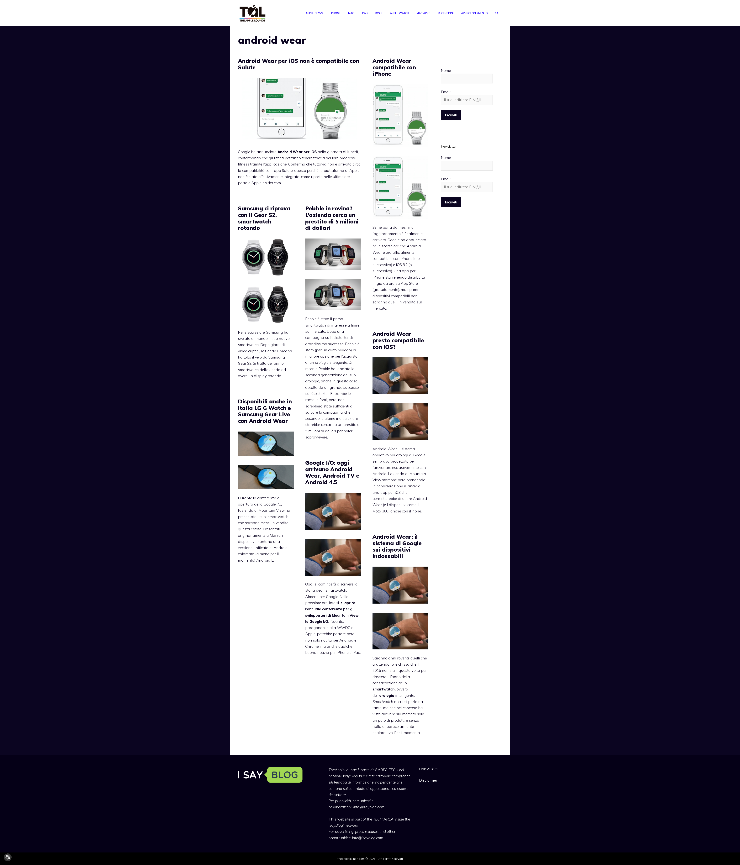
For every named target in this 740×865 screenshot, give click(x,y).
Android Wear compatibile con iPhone (394, 67)
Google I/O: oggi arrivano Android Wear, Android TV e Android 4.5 (332, 472)
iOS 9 (378, 13)
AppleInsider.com (266, 183)
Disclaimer (428, 780)
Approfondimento (474, 13)
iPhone (336, 13)
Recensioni (445, 13)
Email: (446, 92)
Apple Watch (399, 13)
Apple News (314, 13)
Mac (351, 13)
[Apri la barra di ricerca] (497, 13)
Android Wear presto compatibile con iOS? (398, 340)
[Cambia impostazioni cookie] (8, 857)
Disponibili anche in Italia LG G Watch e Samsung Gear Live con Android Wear (265, 411)
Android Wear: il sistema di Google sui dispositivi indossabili (397, 546)
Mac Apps (423, 13)
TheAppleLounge (343, 770)
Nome (446, 70)
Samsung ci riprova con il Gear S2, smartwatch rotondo (264, 218)
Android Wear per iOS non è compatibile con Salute (298, 64)
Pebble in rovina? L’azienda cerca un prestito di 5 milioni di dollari (332, 218)
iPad (365, 13)
